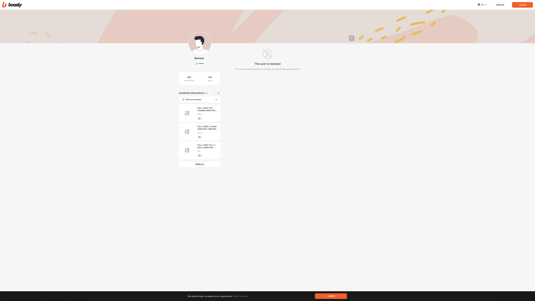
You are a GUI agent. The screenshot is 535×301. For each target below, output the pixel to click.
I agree (331, 296)
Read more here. (240, 296)
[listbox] (480, 4)
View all (199, 164)
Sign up (500, 5)
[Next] (219, 93)
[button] (12, 5)
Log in (522, 5)
